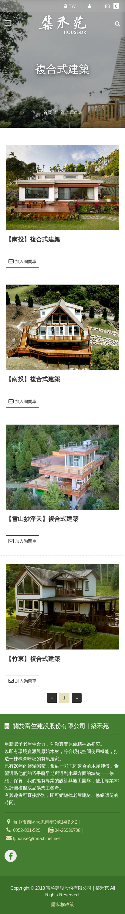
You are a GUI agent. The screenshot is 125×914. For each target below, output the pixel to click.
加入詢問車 (25, 261)
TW (72, 6)
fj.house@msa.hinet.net (36, 838)
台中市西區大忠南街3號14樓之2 (45, 822)
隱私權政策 (62, 904)
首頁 (47, 112)
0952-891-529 (27, 830)
